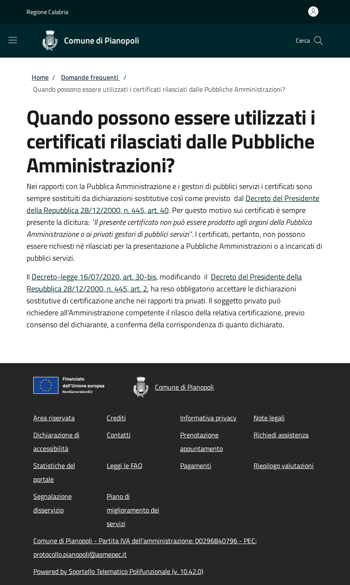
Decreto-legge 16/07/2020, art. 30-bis (94, 276)
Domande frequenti (90, 77)
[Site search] (318, 40)
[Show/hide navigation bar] (12, 40)
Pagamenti (195, 465)
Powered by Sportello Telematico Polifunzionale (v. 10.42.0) (118, 571)
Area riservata (54, 418)
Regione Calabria (47, 11)
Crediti (116, 418)
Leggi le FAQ (125, 465)
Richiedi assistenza (281, 435)
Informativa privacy (208, 418)
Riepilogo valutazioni (284, 465)
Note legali (269, 418)
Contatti (119, 435)
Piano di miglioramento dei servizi (133, 510)
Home (40, 77)
